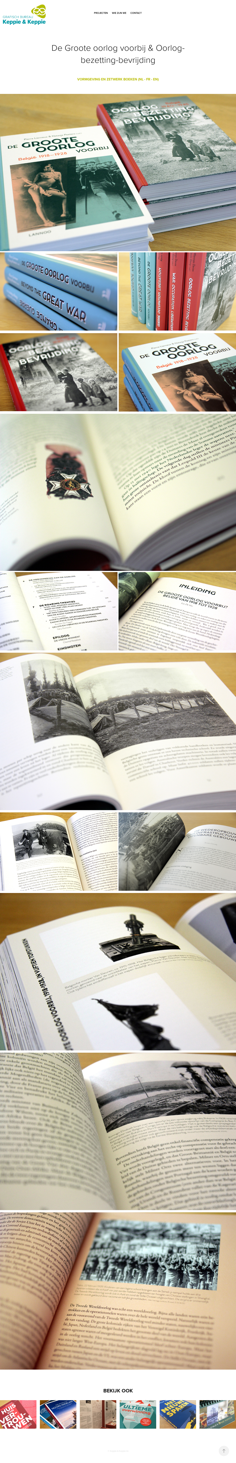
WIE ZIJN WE (119, 13)
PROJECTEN (101, 13)
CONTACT (136, 13)
